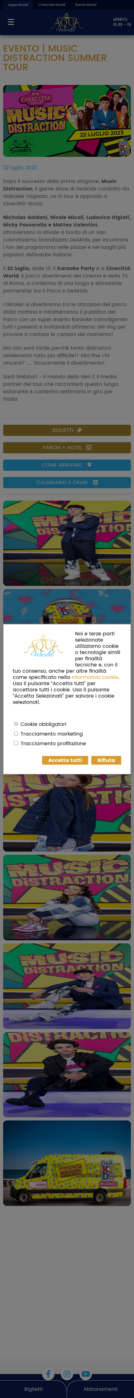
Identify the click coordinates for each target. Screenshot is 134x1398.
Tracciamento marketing (52, 734)
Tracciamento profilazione (53, 743)
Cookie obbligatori (43, 724)
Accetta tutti (65, 760)
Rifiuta (106, 760)
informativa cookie (95, 677)
